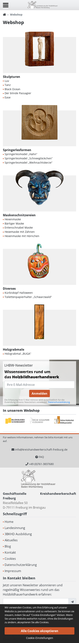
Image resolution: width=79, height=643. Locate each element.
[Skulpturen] (39, 52)
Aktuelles (11, 540)
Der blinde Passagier (18, 93)
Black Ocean (12, 89)
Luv (7, 81)
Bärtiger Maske (14, 223)
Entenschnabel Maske (19, 227)
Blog (8, 546)
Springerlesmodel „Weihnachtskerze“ (28, 162)
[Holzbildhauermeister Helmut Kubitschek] (64, 421)
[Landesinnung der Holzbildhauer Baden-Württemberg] (42, 4)
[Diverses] (39, 264)
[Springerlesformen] (39, 125)
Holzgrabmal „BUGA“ (18, 353)
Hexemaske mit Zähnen (20, 232)
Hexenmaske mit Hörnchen (22, 236)
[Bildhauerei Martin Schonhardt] (15, 421)
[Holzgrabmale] (39, 325)
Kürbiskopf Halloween (19, 292)
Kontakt (10, 552)
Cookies (10, 558)
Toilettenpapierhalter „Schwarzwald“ (28, 297)
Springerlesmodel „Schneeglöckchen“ (29, 158)
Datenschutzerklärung (59, 402)
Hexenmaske (13, 219)
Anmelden (39, 393)
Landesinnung (15, 528)
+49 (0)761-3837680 (41, 464)
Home (9, 522)
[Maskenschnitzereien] (39, 190)
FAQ (41, 457)
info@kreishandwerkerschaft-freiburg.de (41, 449)
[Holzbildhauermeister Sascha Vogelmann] (39, 421)
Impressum (13, 571)
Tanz (8, 85)
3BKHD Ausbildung (18, 534)
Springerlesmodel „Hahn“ (21, 154)
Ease (8, 97)
